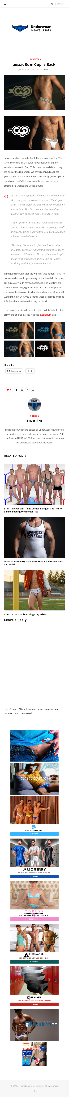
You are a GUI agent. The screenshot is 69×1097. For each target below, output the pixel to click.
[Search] (52, 4)
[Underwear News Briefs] (34, 28)
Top (35, 1091)
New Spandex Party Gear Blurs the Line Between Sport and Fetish (34, 563)
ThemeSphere (51, 1086)
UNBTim (34, 420)
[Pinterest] (27, 389)
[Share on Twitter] (22, 389)
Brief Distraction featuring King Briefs (25, 614)
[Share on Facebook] (16, 389)
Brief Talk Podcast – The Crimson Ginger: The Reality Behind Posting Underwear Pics (33, 510)
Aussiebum (35, 59)
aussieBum (45, 314)
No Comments (43, 69)
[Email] (32, 389)
